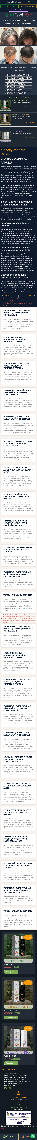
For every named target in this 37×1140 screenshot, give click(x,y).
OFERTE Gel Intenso (18, 10)
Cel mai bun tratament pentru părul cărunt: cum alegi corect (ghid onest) (17, 443)
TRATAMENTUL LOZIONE (21, 101)
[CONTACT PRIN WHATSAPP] (18, 1103)
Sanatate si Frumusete (9, 618)
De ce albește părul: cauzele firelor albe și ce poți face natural (17, 496)
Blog (2, 1129)
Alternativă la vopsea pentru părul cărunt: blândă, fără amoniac (17, 549)
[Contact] (4, 1136)
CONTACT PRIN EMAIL (18, 1097)
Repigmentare (29, 301)
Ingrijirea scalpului (8, 614)
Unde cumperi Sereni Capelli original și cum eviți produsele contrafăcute (18, 313)
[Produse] (23, 1136)
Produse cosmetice (21, 614)
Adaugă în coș (11, 972)
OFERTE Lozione (9, 6)
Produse (29, 1136)
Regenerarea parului (8, 616)
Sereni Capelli (6, 303)
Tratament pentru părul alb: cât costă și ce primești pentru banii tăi (17, 392)
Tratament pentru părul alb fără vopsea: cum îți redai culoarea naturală (17, 574)
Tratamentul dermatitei (19, 620)
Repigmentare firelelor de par (25, 616)
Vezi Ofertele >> (30, 106)
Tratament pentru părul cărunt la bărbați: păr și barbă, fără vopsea (15, 523)
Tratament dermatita (19, 303)
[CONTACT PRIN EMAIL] (18, 1093)
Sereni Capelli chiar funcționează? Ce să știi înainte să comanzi (15, 339)
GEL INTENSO (17, 131)
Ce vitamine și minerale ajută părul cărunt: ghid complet (17, 418)
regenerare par (19, 301)
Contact (10, 1136)
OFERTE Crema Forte (28, 6)
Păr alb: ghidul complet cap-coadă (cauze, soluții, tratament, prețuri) (17, 366)
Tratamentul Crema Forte (20, 114)
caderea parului (14, 299)
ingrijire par (23, 299)
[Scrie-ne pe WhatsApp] (32, 1136)
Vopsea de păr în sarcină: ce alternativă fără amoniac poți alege (18, 470)
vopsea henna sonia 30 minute (17, 595)
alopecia (5, 299)
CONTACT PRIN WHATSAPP (18, 1107)
